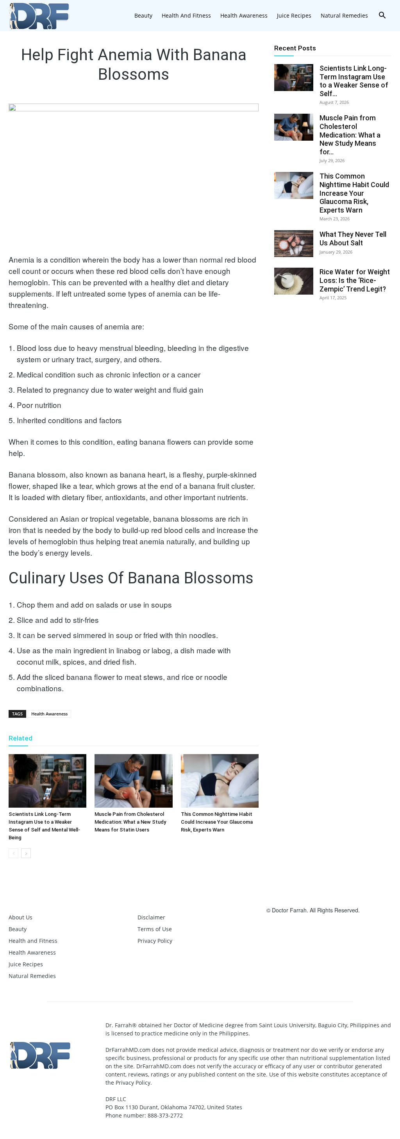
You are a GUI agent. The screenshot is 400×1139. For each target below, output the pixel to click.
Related (20, 738)
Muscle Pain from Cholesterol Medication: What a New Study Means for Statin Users (130, 822)
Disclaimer (151, 917)
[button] (382, 16)
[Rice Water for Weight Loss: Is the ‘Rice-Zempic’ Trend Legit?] (293, 281)
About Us (20, 917)
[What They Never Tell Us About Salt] (293, 243)
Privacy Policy (155, 940)
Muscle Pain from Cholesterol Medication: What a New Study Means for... (350, 135)
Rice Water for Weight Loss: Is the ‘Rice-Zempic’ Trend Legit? (355, 280)
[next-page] (26, 853)
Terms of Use (155, 929)
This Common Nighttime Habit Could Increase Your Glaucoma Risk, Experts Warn (217, 822)
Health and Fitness (186, 15)
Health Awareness (244, 15)
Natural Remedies (344, 15)
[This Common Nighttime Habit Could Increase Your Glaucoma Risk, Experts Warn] (220, 781)
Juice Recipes (294, 15)
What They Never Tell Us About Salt (353, 238)
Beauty (143, 15)
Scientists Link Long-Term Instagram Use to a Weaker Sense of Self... (354, 81)
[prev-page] (13, 853)
